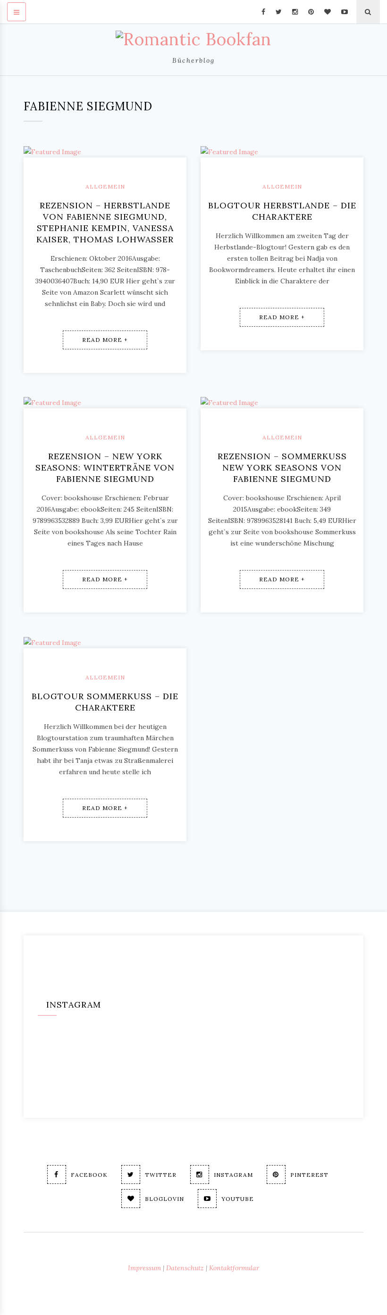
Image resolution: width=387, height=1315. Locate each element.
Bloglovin (164, 1198)
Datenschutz (185, 1268)
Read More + (105, 339)
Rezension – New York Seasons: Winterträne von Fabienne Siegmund (105, 467)
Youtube (237, 1198)
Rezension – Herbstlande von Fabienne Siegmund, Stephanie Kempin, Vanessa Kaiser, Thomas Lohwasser (105, 222)
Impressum (144, 1268)
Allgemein (105, 186)
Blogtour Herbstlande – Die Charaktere (282, 211)
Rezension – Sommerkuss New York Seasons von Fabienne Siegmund (282, 467)
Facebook (89, 1174)
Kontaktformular (234, 1268)
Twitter (161, 1174)
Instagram (233, 1174)
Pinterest (309, 1174)
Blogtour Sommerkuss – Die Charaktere (105, 702)
